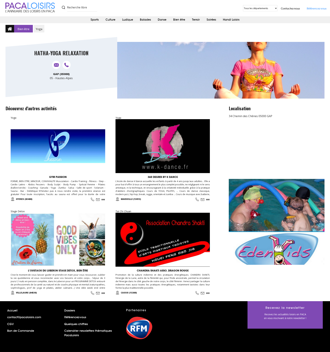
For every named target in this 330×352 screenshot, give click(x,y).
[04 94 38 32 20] (92, 199)
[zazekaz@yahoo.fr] (202, 293)
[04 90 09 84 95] (92, 293)
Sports (95, 19)
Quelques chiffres (76, 324)
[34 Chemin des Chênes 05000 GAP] (56, 65)
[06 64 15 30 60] (197, 293)
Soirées (211, 19)
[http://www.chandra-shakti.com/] (208, 293)
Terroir (196, 19)
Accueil (12, 310)
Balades (145, 19)
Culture (110, 19)
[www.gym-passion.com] (103, 199)
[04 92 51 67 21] (66, 65)
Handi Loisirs (231, 19)
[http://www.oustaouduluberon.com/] (103, 293)
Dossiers (69, 310)
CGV (10, 324)
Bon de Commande (20, 331)
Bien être (179, 19)
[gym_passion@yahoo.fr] (98, 199)
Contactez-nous (290, 8)
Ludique (127, 19)
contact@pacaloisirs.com (24, 317)
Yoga (39, 29)
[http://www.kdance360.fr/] (208, 199)
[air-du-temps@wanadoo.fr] (98, 293)
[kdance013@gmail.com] (202, 199)
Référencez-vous (317, 8)
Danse (162, 19)
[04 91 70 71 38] (197, 199)
